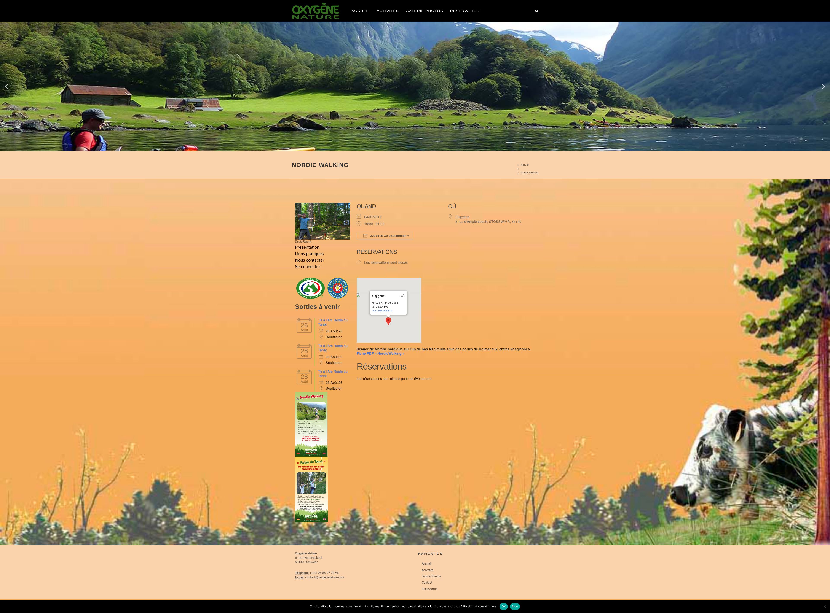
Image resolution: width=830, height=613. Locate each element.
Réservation (465, 11)
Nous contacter (309, 260)
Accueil (360, 11)
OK (504, 606)
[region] (415, 86)
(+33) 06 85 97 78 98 (324, 573)
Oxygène (462, 216)
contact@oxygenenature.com (324, 577)
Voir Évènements (382, 310)
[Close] (402, 296)
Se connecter (307, 267)
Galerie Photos (424, 11)
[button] (6, 86)
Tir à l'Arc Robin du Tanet (333, 322)
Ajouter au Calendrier (388, 235)
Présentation (307, 247)
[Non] (824, 606)
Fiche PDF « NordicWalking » (380, 353)
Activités (388, 11)
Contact (427, 582)
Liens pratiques (309, 254)
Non (515, 606)
